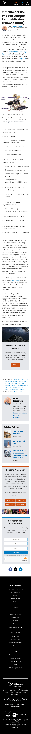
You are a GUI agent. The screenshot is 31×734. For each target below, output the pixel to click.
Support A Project (15, 658)
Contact (15, 646)
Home (15, 392)
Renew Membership (15, 655)
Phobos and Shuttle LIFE (18, 381)
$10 (20, 500)
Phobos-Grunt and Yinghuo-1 (14, 383)
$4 (10, 500)
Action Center (15, 636)
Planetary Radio (15, 614)
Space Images (15, 617)
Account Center (10, 704)
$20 (9, 504)
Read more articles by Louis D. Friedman (20, 415)
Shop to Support (15, 661)
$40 (20, 504)
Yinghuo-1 (22, 59)
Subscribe (16, 553)
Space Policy (15, 599)
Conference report (18, 379)
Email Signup (15, 639)
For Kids (15, 602)
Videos (15, 621)
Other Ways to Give (15, 668)
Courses (15, 624)
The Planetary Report (15, 627)
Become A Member (15, 643)
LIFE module (16, 280)
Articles (21, 392)
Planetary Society (10, 385)
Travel (15, 664)
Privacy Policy (24, 555)
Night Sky (15, 595)
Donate (15, 365)
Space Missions (16, 592)
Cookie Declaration (15, 727)
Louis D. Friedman (18, 399)
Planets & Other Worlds (15, 589)
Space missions (19, 389)
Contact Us (21, 704)
